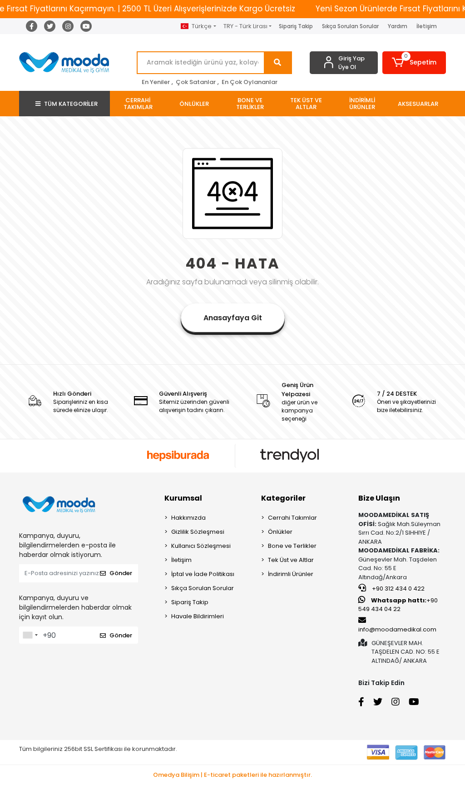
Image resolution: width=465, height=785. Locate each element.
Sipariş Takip (296, 26)
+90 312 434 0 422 (398, 588)
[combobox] (30, 635)
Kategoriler (283, 498)
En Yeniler (156, 82)
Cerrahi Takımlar (292, 517)
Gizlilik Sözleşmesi (197, 531)
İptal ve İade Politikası (202, 574)
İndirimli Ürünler (290, 574)
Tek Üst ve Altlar (291, 560)
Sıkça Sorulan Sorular (350, 26)
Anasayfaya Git (232, 318)
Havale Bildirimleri (197, 616)
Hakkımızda (188, 517)
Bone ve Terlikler (292, 546)
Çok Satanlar (196, 82)
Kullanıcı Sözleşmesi (201, 546)
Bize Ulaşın (379, 498)
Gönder (120, 573)
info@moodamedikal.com (397, 629)
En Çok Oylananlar (249, 82)
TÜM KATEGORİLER (71, 103)
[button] (414, 62)
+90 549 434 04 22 (398, 605)
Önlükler (280, 531)
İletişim (426, 26)
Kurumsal (183, 498)
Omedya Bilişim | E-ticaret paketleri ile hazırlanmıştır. (232, 774)
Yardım (397, 26)
